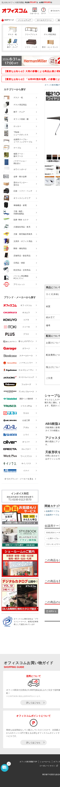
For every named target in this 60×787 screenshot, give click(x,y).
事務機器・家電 (20, 205)
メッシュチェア (24, 20)
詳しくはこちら (33, 703)
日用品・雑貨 (19, 263)
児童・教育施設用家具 (23, 234)
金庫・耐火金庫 (20, 177)
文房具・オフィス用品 (23, 241)
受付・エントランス (50, 47)
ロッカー (17, 126)
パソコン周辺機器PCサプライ (21, 277)
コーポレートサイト (47, 766)
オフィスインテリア (22, 198)
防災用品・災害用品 (22, 270)
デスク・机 (12, 34)
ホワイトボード (20, 169)
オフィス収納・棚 (21, 119)
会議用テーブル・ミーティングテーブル (23, 140)
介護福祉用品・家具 (22, 227)
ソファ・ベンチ (31, 47)
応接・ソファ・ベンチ (23, 191)
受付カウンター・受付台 (21, 183)
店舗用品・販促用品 (22, 256)
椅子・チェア (12, 47)
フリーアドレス (31, 34)
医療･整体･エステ (21, 220)
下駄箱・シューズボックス (21, 133)
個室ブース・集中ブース (19, 155)
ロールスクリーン (44, 20)
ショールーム (45, 762)
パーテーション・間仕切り (20, 162)
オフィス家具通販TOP (28, 762)
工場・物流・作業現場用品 (19, 212)
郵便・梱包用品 (20, 248)
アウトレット (19, 284)
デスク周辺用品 (50, 34)
